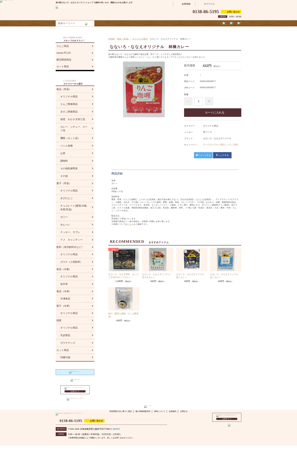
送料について (159, 411)
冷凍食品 (65, 298)
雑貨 (58, 320)
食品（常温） (123, 39)
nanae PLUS (63, 53)
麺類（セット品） (70, 138)
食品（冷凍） (63, 291)
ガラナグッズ (67, 343)
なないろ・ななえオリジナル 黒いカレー (191, 276)
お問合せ (183, 411)
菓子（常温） (63, 183)
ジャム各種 (66, 145)
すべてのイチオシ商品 (214, 144)
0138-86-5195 (206, 11)
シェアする (223, 155)
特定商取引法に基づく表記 (121, 411)
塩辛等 (64, 284)
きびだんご (66, 198)
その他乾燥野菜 (69, 168)
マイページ (209, 4)
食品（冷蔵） (63, 269)
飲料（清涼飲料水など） (70, 247)
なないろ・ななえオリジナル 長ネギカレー (157, 276)
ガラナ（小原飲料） (71, 262)
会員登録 (186, 4)
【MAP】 (116, 429)
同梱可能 (65, 357)
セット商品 (62, 66)
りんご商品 (233, 144)
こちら (130, 224)
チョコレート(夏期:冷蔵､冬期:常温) (74, 207)
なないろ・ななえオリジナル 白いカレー (225, 276)
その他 (64, 176)
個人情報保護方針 (143, 411)
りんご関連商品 (69, 104)
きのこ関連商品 (69, 111)
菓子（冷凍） (63, 306)
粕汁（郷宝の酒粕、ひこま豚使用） (123, 315)
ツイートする (204, 155)
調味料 (64, 161)
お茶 (62, 153)
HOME (111, 39)
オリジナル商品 (140, 39)
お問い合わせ (233, 12)
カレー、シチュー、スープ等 (74, 128)
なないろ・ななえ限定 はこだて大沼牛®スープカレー (123, 276)
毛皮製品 (65, 335)
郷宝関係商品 (63, 59)
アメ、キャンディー (71, 239)
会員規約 (172, 411)
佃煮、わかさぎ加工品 (72, 119)
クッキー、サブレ (70, 232)
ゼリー (64, 217)
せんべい (65, 224)
